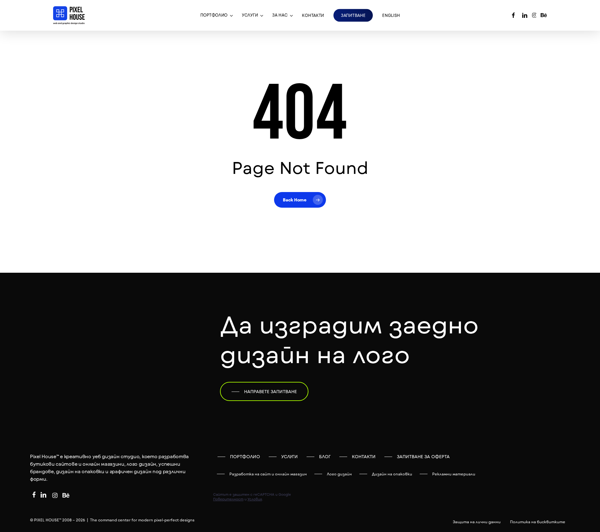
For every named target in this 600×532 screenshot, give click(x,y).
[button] (264, 391)
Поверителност (228, 499)
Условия (255, 499)
